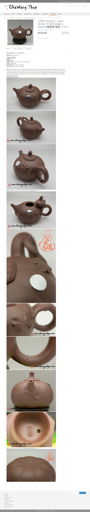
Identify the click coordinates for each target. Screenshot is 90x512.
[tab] (8, 48)
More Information (18, 48)
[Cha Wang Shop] (20, 7)
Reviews (28, 48)
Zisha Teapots (19, 17)
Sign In (74, 1)
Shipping (6, 495)
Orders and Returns (8, 504)
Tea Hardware (11, 17)
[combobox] (75, 6)
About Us (6, 493)
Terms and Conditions (9, 501)
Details (8, 48)
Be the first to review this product (45, 30)
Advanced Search (8, 506)
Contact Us (6, 503)
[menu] (45, 14)
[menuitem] (6, 14)
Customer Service (8, 497)
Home (5, 17)
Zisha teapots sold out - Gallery (29, 17)
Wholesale (6, 499)
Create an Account (82, 1)
